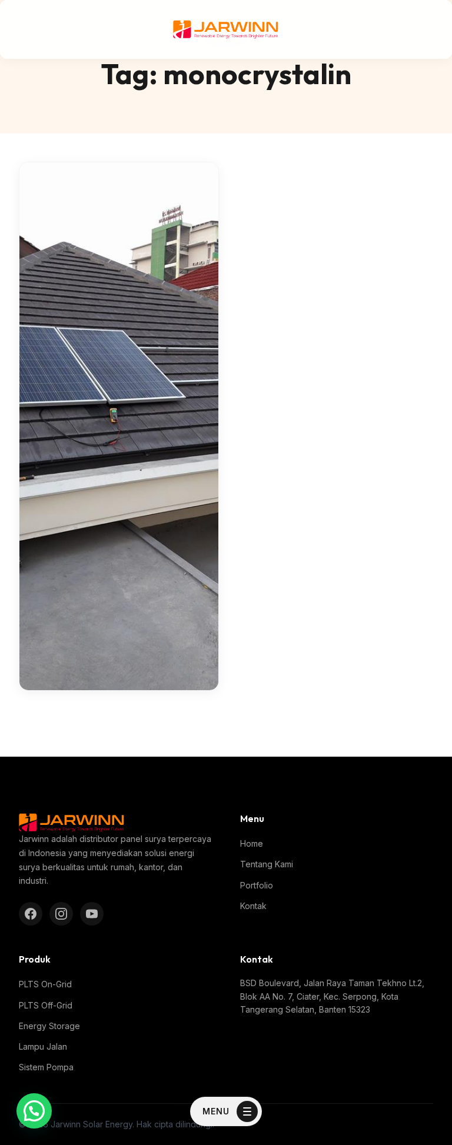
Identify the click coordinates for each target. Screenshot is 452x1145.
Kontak (253, 906)
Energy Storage (49, 1026)
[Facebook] (30, 914)
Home (251, 843)
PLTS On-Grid (45, 984)
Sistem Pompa (46, 1067)
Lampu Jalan (43, 1046)
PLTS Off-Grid (45, 1005)
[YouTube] (92, 914)
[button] (34, 1111)
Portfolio (256, 885)
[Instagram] (61, 914)
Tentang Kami (266, 864)
